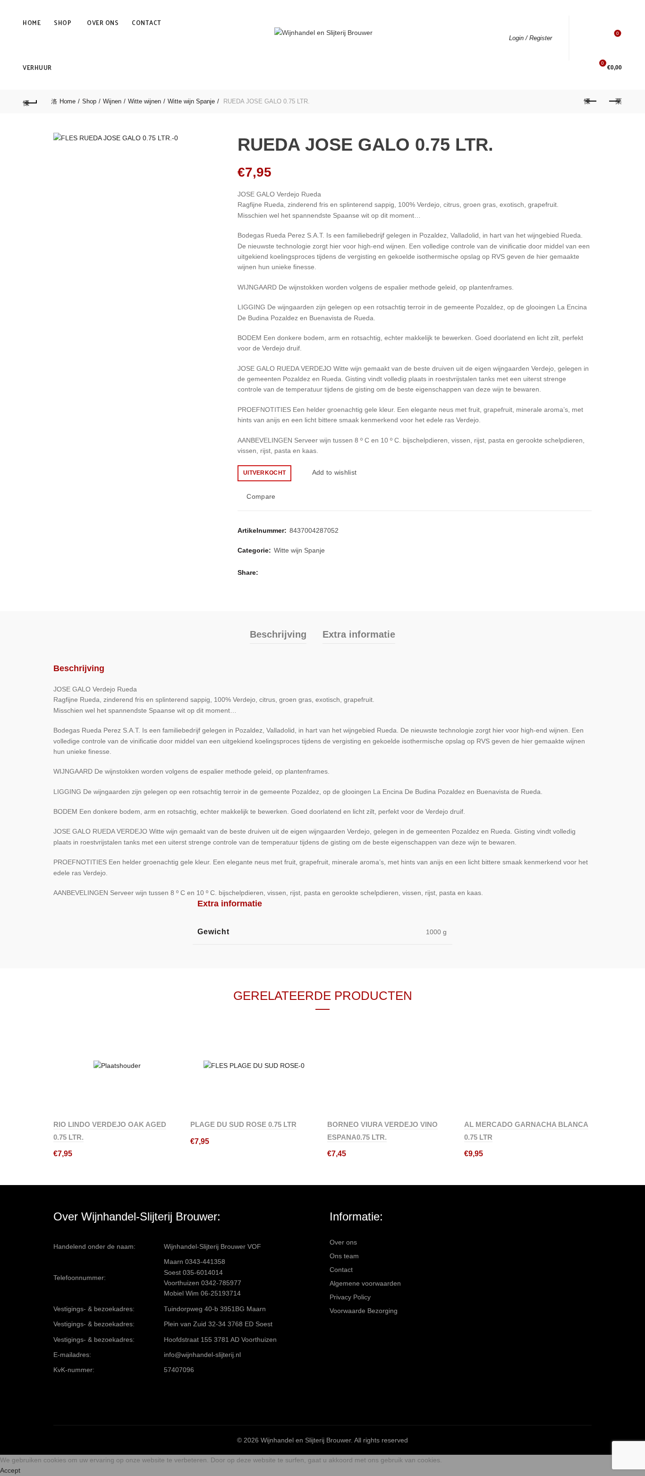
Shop (62, 22)
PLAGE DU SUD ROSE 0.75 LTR (243, 1124)
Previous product (591, 101)
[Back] (30, 101)
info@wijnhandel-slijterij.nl (202, 1354)
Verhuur (37, 67)
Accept (10, 1470)
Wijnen (112, 101)
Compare (260, 496)
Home (32, 22)
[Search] (590, 38)
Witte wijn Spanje (191, 101)
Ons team (344, 1256)
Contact (146, 22)
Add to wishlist (334, 472)
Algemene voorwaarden (365, 1283)
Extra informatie (358, 634)
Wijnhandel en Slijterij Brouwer (306, 1440)
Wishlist (617, 33)
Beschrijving (278, 634)
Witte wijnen (144, 101)
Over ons (103, 22)
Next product (615, 101)
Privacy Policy (350, 1297)
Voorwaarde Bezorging (364, 1310)
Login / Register (530, 38)
